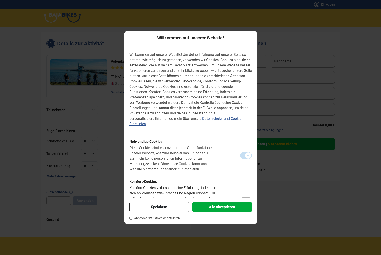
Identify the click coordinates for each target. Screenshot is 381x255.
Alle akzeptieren (222, 207)
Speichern (159, 207)
